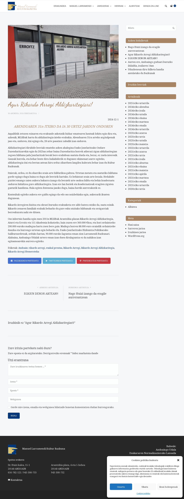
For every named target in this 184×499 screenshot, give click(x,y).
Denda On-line (151, 6)
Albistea (132, 206)
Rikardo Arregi (71, 247)
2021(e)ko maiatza (138, 170)
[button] (178, 460)
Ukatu (145, 486)
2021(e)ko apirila (137, 174)
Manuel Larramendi (81, 6)
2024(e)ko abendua (138, 106)
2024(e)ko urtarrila (138, 129)
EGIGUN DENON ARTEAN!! (41, 293)
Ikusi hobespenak (168, 486)
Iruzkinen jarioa (137, 232)
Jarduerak (103, 6)
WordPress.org (136, 236)
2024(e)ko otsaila (137, 125)
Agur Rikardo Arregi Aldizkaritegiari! (149, 54)
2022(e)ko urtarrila (138, 147)
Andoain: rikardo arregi (31, 247)
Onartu (121, 486)
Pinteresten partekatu (95, 261)
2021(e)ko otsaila (137, 181)
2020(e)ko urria (136, 188)
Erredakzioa (30, 113)
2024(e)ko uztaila (137, 114)
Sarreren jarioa (136, 228)
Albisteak (134, 6)
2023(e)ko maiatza (138, 144)
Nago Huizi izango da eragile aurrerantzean (87, 295)
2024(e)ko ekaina (137, 118)
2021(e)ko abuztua (138, 162)
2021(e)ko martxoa (138, 177)
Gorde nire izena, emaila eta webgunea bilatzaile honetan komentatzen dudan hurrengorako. (62, 407)
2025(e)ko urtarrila (138, 103)
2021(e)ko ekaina (137, 166)
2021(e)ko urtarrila (138, 185)
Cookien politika (143, 493)
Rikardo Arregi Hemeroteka (23, 251)
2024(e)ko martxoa (138, 121)
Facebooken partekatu (26, 261)
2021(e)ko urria (136, 155)
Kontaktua (16, 480)
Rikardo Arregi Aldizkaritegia (97, 247)
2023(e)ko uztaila (137, 140)
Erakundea (60, 6)
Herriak (119, 6)
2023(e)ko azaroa (137, 133)
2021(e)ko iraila (136, 159)
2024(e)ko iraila (136, 110)
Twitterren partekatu (60, 261)
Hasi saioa (133, 224)
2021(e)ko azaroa (137, 151)
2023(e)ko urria (136, 136)
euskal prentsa (54, 247)
